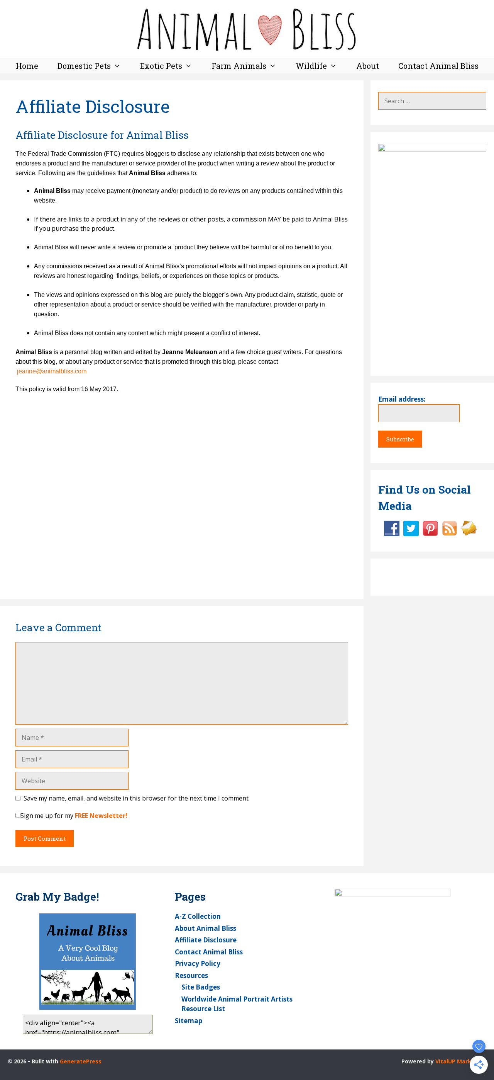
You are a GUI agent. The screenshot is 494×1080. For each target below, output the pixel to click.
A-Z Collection (198, 916)
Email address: (402, 399)
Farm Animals (238, 66)
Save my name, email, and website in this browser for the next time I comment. (137, 798)
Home (27, 66)
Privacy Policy (197, 963)
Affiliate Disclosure (206, 939)
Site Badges (200, 987)
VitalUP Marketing (460, 1061)
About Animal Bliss (205, 928)
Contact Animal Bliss (438, 66)
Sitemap (188, 1020)
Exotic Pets (161, 66)
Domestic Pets (84, 66)
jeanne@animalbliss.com (51, 371)
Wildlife (311, 66)
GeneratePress (81, 1061)
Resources (191, 975)
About (367, 66)
